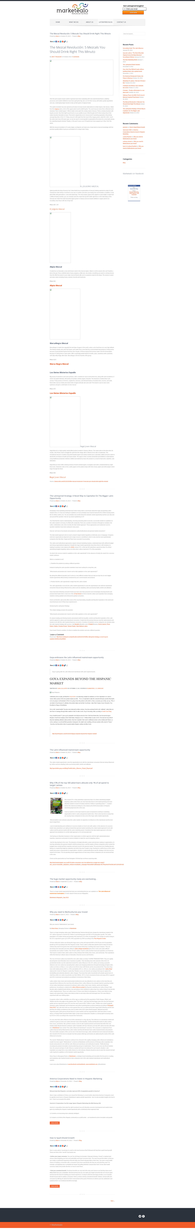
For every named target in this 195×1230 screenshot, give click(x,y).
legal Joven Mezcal (58, 477)
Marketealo (73, 928)
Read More (54, 1123)
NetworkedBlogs (132, 185)
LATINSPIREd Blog (105, 22)
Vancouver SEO (127, 130)
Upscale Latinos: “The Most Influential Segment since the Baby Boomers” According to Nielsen (133, 55)
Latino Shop (108, 969)
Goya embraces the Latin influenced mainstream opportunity (77, 657)
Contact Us (121, 22)
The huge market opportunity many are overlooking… (73, 879)
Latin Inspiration (135, 194)
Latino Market (132, 193)
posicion (125, 127)
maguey (57, 109)
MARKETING (91, 688)
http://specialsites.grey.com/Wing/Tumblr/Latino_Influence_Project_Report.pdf (71, 768)
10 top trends (77, 594)
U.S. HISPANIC (99, 688)
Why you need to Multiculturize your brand (68, 912)
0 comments (75, 56)
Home (58, 22)
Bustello (77, 624)
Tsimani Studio (72, 626)
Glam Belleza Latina (81, 626)
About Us (89, 22)
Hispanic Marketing (134, 192)
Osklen (56, 626)
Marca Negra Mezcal (59, 364)
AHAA (72, 547)
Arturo (57, 36)
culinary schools (127, 141)
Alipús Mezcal (56, 285)
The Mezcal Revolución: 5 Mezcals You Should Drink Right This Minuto (80, 33)
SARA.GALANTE (62, 688)
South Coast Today (106, 711)
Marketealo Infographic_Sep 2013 (59, 897)
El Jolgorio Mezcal (57, 209)
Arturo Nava (54, 928)
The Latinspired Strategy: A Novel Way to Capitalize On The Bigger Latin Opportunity (134, 111)
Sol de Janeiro (102, 624)
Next (113, 1201)
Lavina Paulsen (127, 136)
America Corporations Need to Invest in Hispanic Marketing (76, 1078)
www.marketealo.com (92, 1064)
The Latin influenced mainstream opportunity (70, 750)
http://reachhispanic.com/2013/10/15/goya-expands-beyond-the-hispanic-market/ (74, 733)
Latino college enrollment (81, 948)
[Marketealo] (72, 18)
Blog (79, 36)
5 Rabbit (90, 624)
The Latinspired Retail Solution (131, 64)
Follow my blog (134, 197)
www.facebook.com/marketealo (76, 1064)
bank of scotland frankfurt (130, 146)
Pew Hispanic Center (100, 938)
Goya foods (72, 696)
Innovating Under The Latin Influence (133, 48)
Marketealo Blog (134, 188)
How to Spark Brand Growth (62, 1138)
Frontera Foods (62, 626)
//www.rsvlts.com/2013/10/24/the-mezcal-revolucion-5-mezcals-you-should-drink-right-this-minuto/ (81, 481)
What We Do (73, 22)
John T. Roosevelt (56, 56)
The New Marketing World (130, 60)
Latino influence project (78, 987)
